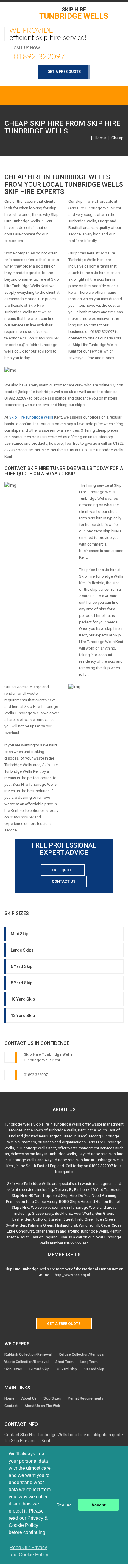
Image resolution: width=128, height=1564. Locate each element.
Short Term (64, 1362)
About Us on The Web (42, 1406)
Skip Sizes (13, 1369)
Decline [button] (64, 1504)
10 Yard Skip (23, 999)
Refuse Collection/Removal (81, 1354)
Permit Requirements (85, 1398)
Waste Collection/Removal (26, 1362)
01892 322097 (39, 57)
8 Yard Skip (21, 982)
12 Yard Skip (23, 1015)
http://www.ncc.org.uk (73, 1275)
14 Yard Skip (39, 1369)
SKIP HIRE (73, 13)
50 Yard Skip (94, 1369)
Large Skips (22, 950)
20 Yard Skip (66, 1369)
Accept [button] (98, 1504)
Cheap (117, 138)
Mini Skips (21, 933)
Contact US (63, 881)
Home (100, 138)
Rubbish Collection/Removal (28, 1354)
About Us (29, 1398)
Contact (11, 1406)
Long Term (89, 1362)
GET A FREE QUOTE (64, 72)
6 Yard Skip (21, 966)
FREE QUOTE (63, 870)
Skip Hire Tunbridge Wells (31, 417)
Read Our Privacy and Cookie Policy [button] (29, 1551)
